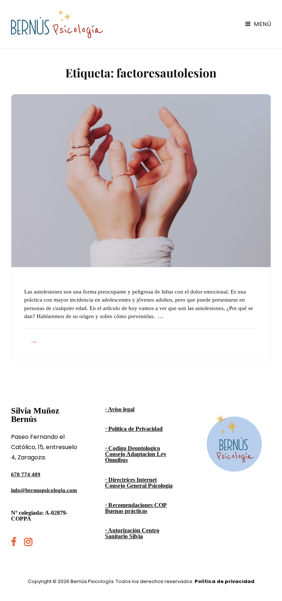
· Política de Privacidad (134, 429)
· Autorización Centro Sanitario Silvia (132, 533)
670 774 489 (25, 474)
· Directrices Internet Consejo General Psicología (139, 483)
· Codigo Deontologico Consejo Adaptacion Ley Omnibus (135, 454)
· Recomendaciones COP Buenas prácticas (136, 508)
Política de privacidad (224, 581)
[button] (266, 10)
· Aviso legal (119, 409)
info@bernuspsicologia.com (44, 490)
